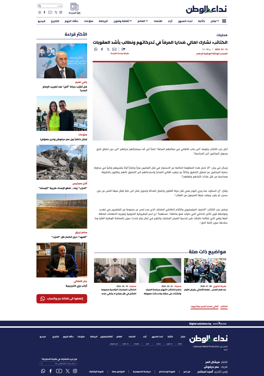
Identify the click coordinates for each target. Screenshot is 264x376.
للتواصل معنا (118, 371)
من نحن (186, 371)
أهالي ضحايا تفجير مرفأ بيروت (204, 306)
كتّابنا (201, 21)
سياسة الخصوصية (142, 371)
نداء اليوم (169, 344)
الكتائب (224, 306)
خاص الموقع (114, 344)
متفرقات (136, 344)
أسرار (147, 344)
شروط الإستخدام (167, 371)
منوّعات (88, 21)
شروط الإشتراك (96, 371)
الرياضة (103, 21)
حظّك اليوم (71, 21)
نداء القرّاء (125, 344)
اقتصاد (158, 21)
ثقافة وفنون (121, 21)
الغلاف (179, 344)
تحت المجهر (185, 21)
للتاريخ (55, 21)
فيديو (41, 21)
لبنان (213, 21)
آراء (170, 21)
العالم (141, 21)
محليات (222, 35)
